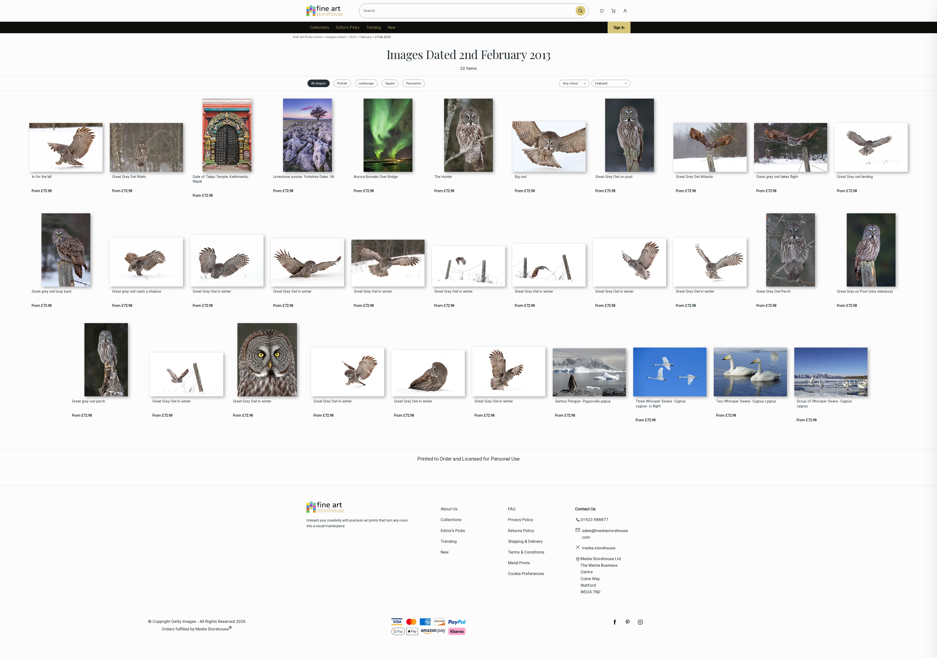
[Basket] (613, 10)
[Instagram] (640, 624)
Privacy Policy (520, 519)
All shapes (318, 83)
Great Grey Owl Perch (773, 291)
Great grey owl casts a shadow (136, 291)
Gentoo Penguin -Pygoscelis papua (583, 401)
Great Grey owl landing (855, 177)
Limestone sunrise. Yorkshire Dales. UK (303, 177)
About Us (449, 508)
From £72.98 (42, 191)
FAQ (512, 508)
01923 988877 (594, 519)
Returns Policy (521, 530)
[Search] (580, 11)
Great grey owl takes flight (777, 177)
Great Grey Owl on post (613, 177)
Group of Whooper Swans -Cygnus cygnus (824, 403)
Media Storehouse (212, 629)
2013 (352, 37)
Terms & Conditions (526, 552)
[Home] (328, 10)
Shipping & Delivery (525, 541)
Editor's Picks (347, 27)
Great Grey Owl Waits (129, 177)
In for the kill (41, 177)
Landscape (366, 83)
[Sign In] (625, 10)
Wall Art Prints (303, 37)
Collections (319, 27)
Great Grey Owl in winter (212, 291)
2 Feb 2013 (383, 37)
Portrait (342, 83)
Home (318, 37)
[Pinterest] (627, 624)
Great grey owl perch (88, 401)
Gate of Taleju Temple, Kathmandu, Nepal (221, 179)
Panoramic (413, 83)
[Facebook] (615, 624)
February (365, 37)
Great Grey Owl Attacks (694, 177)
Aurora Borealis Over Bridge (376, 177)
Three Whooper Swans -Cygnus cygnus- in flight (661, 403)
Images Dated (336, 37)
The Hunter (443, 177)
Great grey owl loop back (51, 291)
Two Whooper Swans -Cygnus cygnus (746, 401)
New (392, 27)
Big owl (520, 177)
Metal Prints (519, 562)
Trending (373, 27)
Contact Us (585, 508)
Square (390, 83)
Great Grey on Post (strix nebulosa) (865, 291)
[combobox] (468, 10)
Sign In (619, 27)
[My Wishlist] (601, 10)
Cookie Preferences (526, 573)
